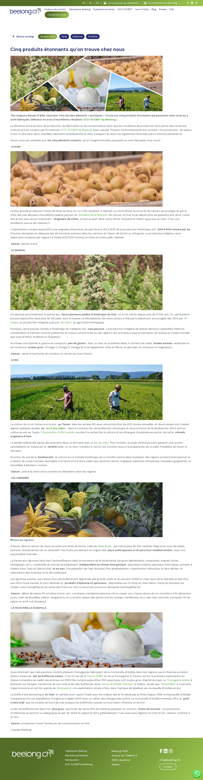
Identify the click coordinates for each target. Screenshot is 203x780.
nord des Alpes (56, 428)
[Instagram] (171, 751)
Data (64, 36)
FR (83, 2)
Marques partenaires (76, 755)
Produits (92, 36)
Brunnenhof (64, 688)
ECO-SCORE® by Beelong (100, 119)
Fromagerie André (178, 680)
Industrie (77, 36)
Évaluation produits (104, 9)
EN (97, 2)
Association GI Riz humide (58, 432)
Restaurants (72, 759)
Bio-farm (66, 322)
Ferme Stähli (95, 676)
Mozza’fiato (168, 684)
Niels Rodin (105, 546)
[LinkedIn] (165, 751)
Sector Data (142, 9)
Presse (162, 9)
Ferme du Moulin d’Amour (117, 684)
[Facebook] (160, 751)
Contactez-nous (57, 14)
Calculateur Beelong (80, 9)
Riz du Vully (101, 442)
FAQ (171, 9)
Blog (154, 9)
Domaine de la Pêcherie (93, 215)
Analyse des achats (55, 9)
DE (90, 2)
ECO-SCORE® (125, 9)
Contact (168, 766)
